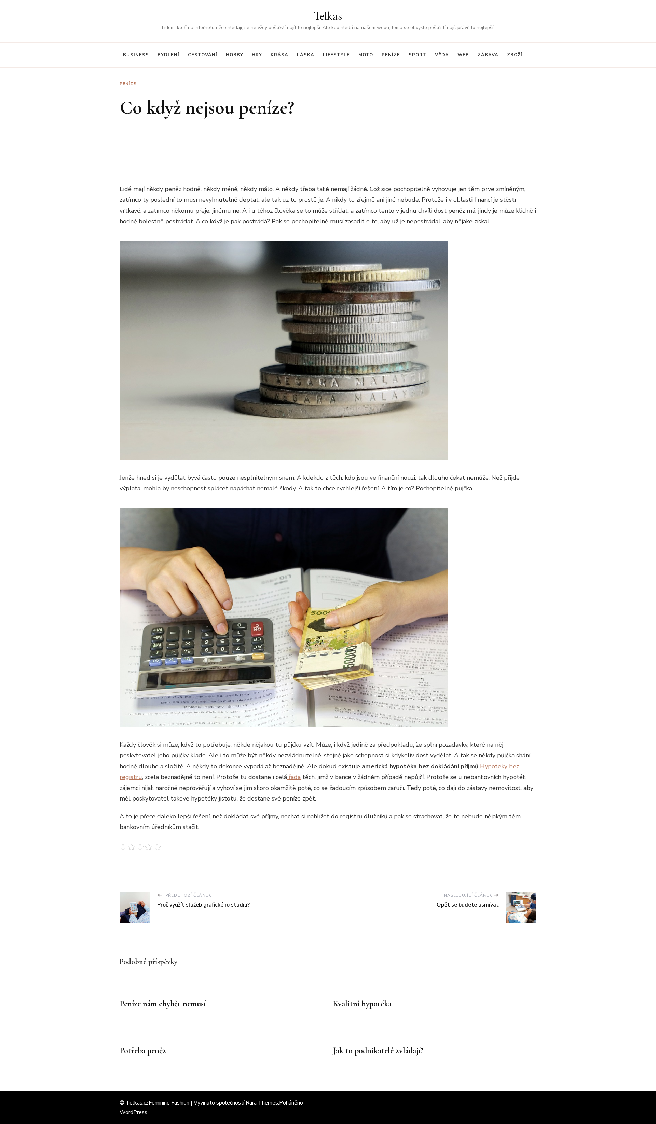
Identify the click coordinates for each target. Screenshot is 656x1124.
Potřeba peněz (143, 1051)
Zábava (488, 55)
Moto (365, 55)
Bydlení (168, 55)
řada (294, 777)
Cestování (202, 55)
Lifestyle (336, 55)
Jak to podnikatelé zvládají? (378, 1051)
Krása (279, 55)
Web (463, 55)
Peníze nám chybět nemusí (163, 1004)
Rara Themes (262, 1103)
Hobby (234, 55)
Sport (417, 55)
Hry (257, 55)
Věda (442, 55)
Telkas (328, 17)
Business (136, 55)
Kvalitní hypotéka (362, 1004)
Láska (305, 55)
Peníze (391, 55)
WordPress (133, 1112)
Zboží (514, 55)
